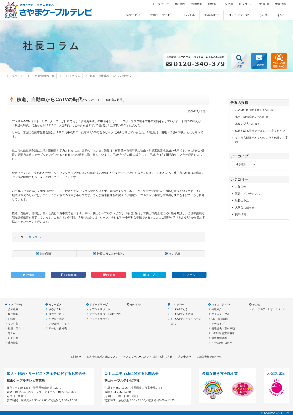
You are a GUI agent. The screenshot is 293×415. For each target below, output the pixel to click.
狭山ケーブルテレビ (48, 10)
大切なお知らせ (245, 207)
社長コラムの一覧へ (110, 253)
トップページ (14, 76)
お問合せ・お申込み (259, 61)
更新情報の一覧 (44, 76)
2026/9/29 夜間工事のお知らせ (254, 109)
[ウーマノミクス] (243, 397)
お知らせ (240, 186)
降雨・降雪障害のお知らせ (251, 116)
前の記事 (46, 253)
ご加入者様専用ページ (279, 61)
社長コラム (73, 76)
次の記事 (175, 253)
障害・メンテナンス (247, 193)
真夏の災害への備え (247, 123)
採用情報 (240, 214)
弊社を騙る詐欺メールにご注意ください (260, 130)
